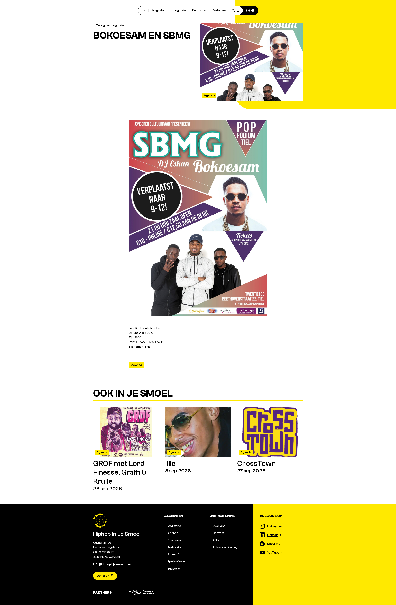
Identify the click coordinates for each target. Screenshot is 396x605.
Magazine (158, 10)
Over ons (219, 526)
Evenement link (139, 346)
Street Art (175, 554)
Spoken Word (177, 561)
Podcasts (219, 10)
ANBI (216, 540)
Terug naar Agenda (110, 25)
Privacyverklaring (225, 547)
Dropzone (199, 10)
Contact (218, 533)
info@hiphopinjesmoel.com (112, 564)
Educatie (173, 568)
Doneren (103, 575)
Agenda (180, 10)
